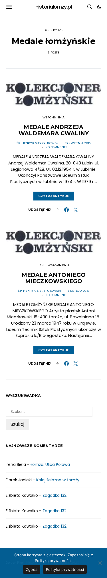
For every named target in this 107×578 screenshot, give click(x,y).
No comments (56, 147)
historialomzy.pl (53, 6)
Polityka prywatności (65, 569)
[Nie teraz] (100, 563)
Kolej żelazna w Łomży (57, 480)
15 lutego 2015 (77, 290)
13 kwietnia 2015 (78, 143)
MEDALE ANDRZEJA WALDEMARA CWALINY (54, 130)
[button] (99, 7)
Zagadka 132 (54, 495)
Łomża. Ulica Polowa (50, 464)
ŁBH (41, 265)
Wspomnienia (53, 117)
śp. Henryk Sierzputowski (38, 143)
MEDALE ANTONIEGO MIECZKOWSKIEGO (54, 278)
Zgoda (31, 569)
